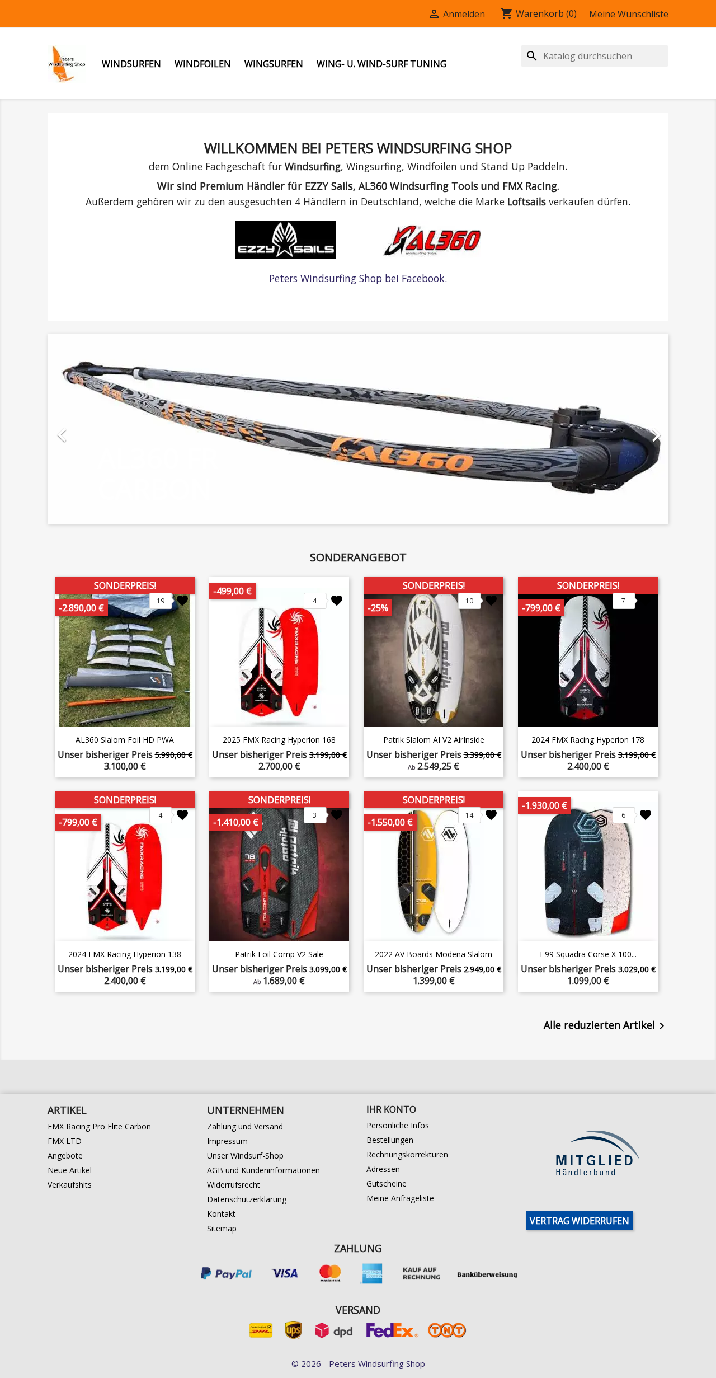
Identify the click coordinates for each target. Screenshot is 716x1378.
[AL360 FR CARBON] (358, 429)
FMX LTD (65, 1141)
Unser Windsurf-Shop (245, 1155)
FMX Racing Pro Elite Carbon (99, 1126)
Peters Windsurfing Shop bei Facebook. (358, 278)
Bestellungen (389, 1140)
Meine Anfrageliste (400, 1198)
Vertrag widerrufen (579, 1221)
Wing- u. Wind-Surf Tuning (381, 64)
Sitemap (222, 1228)
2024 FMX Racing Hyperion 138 (124, 954)
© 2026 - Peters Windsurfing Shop (358, 1363)
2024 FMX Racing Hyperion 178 (587, 739)
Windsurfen (131, 64)
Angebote (65, 1155)
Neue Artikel (70, 1170)
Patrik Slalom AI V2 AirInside (433, 739)
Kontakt (221, 1213)
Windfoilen (203, 64)
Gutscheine (386, 1183)
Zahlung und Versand (245, 1126)
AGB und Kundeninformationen (263, 1170)
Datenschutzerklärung (246, 1199)
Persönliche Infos (397, 1125)
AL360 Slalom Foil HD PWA (125, 739)
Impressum (227, 1141)
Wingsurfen (273, 64)
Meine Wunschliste (628, 14)
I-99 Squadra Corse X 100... (588, 954)
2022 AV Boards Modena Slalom (433, 954)
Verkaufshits (70, 1184)
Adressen (383, 1169)
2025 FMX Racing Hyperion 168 (279, 739)
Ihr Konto (391, 1109)
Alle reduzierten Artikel (606, 1026)
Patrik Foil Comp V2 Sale (279, 954)
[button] (94, 429)
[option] (358, 429)
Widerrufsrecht (233, 1184)
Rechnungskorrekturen (407, 1154)
